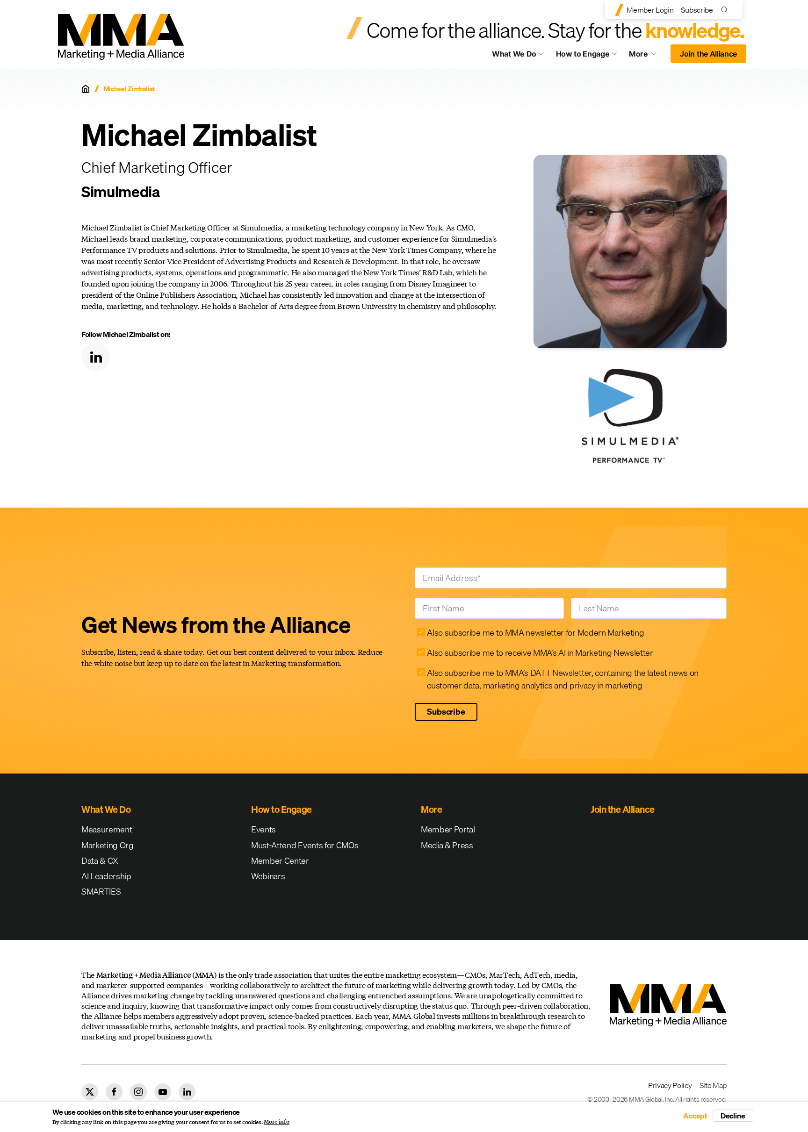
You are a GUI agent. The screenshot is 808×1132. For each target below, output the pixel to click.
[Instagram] (138, 1091)
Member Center (280, 860)
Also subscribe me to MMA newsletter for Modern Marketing (535, 632)
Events (263, 829)
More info (276, 1121)
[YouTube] (162, 1091)
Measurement (106, 829)
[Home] (85, 89)
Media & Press (447, 845)
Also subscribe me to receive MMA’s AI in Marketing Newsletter (540, 652)
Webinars (268, 876)
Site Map (713, 1085)
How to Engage (583, 53)
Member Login (650, 10)
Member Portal (448, 829)
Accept (695, 1115)
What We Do (514, 53)
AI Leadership (106, 876)
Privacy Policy (670, 1085)
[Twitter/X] (89, 1091)
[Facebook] (114, 1091)
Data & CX (99, 860)
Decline (733, 1116)
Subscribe (697, 10)
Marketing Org (107, 845)
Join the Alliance (708, 53)
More (647, 56)
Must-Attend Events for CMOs (304, 845)
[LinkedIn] (95, 357)
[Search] (726, 9)
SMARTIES (101, 891)
